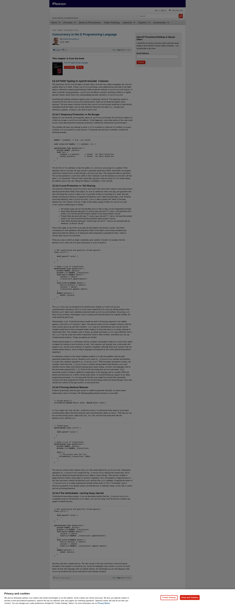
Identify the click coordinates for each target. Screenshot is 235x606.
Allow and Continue (189, 597)
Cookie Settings (169, 597)
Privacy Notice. (104, 603)
